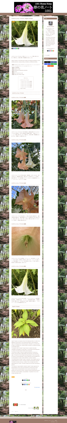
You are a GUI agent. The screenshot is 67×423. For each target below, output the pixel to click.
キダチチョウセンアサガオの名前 (26, 82)
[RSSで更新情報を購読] (29, 384)
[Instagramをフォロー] (26, 384)
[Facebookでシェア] (13, 48)
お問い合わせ (46, 420)
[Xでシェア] (12, 48)
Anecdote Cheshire (50, 26)
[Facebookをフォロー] (24, 384)
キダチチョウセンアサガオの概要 (26, 81)
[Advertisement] (26, 52)
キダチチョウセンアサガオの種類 (26, 85)
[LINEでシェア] (17, 48)
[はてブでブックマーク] (15, 48)
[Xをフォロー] (22, 384)
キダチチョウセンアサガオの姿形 (26, 84)
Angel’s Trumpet (22, 88)
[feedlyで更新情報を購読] (27, 384)
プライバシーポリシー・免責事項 (53, 420)
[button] (18, 48)
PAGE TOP (34, 417)
